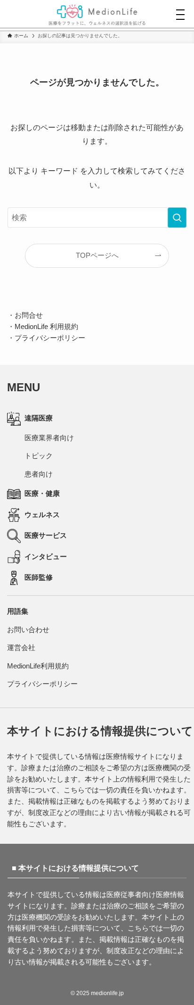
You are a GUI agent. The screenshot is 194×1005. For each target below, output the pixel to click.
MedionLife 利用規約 (46, 326)
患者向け (38, 474)
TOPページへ (97, 255)
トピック (38, 456)
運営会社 (21, 647)
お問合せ (29, 315)
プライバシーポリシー (50, 338)
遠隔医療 (38, 418)
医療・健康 (42, 493)
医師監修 (38, 577)
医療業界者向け (49, 438)
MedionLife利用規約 (38, 666)
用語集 (17, 611)
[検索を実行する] (177, 217)
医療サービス (45, 535)
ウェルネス (42, 515)
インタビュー (45, 556)
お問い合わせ (28, 630)
